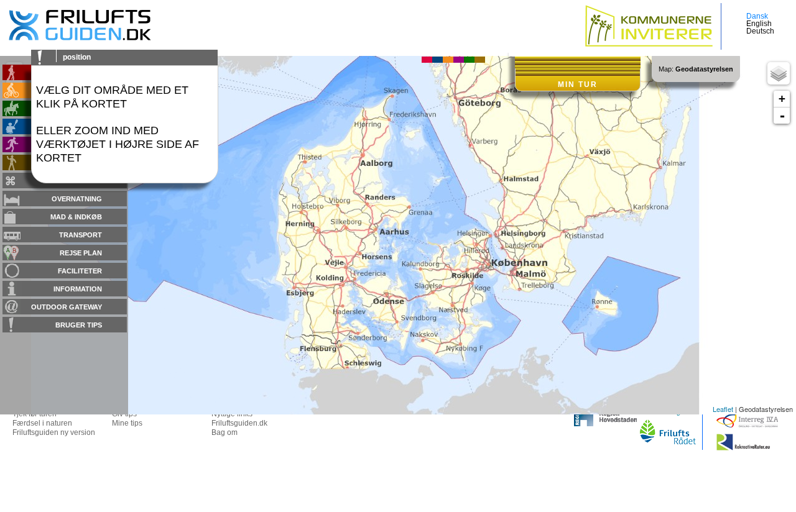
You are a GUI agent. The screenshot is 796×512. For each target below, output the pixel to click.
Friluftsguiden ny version (53, 432)
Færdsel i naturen (42, 423)
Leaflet (723, 409)
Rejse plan (81, 253)
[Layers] (778, 73)
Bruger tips (78, 325)
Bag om (224, 432)
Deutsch (760, 31)
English (759, 23)
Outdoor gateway (66, 307)
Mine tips (127, 423)
